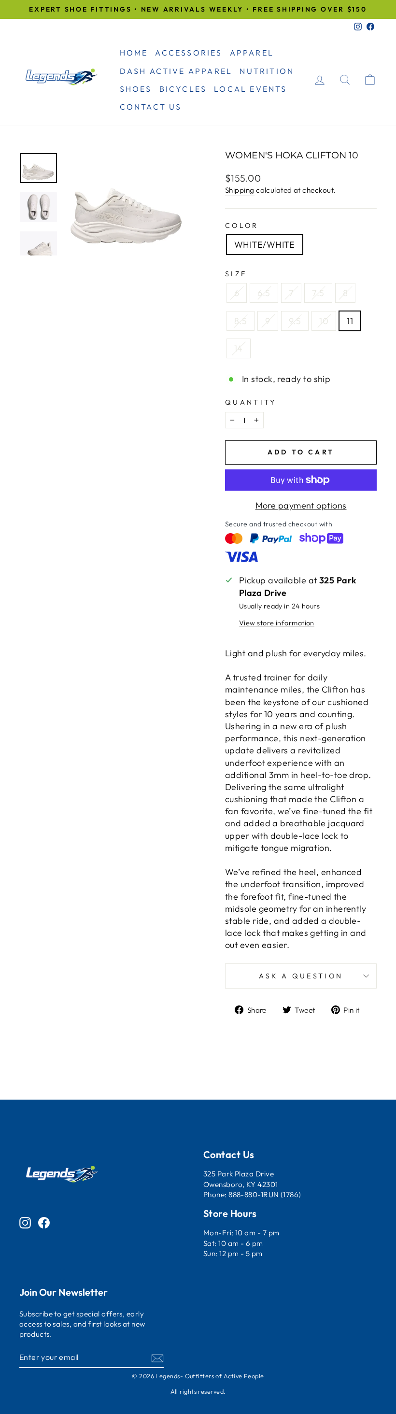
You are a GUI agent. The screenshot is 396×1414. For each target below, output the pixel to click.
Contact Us (151, 107)
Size (236, 273)
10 (323, 320)
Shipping (240, 190)
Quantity (251, 402)
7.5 (318, 292)
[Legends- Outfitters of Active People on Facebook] (44, 1222)
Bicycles (183, 89)
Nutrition (267, 71)
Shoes (136, 89)
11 (350, 320)
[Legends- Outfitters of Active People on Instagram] (25, 1222)
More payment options (301, 505)
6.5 (263, 292)
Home (134, 52)
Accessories (188, 52)
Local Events (250, 89)
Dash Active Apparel (176, 71)
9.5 (295, 320)
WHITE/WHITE (264, 244)
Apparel (252, 52)
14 (238, 348)
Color (242, 225)
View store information (276, 623)
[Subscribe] (157, 1357)
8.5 (240, 320)
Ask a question (301, 976)
